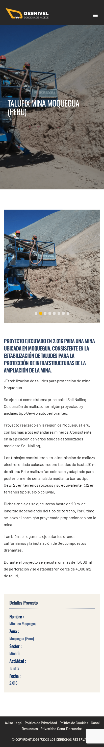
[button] (95, 15)
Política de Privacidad (41, 723)
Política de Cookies (74, 723)
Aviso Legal (13, 723)
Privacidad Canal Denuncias (61, 729)
